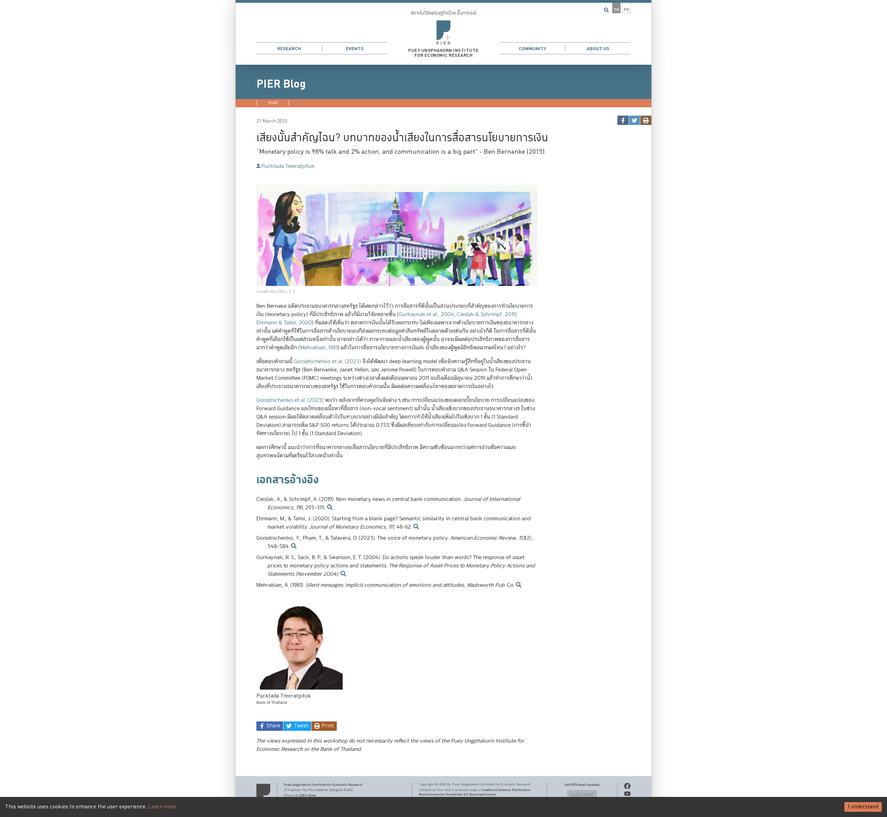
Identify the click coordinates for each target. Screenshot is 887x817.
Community (532, 48)
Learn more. (163, 807)
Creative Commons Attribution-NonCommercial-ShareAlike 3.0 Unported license (475, 792)
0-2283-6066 (305, 795)
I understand (863, 807)
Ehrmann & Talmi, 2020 (284, 322)
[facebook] (623, 120)
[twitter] (634, 120)
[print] (645, 120)
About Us (598, 48)
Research (289, 48)
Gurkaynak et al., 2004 (426, 314)
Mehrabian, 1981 (318, 347)
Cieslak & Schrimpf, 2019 (486, 314)
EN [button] (626, 9)
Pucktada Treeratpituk (288, 166)
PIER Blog (281, 84)
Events (354, 48)
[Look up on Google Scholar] (329, 507)
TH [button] (616, 10)
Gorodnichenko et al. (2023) (327, 361)
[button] (443, 32)
